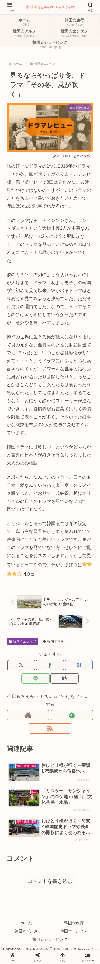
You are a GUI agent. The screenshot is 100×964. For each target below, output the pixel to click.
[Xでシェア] (21, 665)
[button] (64, 678)
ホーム (26, 923)
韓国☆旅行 (74, 923)
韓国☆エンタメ (24, 641)
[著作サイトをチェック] (28, 715)
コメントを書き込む (50, 881)
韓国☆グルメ (26, 931)
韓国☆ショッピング (50, 939)
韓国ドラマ (55, 641)
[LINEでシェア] (35, 678)
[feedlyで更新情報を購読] (72, 715)
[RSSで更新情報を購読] (50, 728)
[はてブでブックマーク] (79, 665)
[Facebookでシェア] (50, 665)
